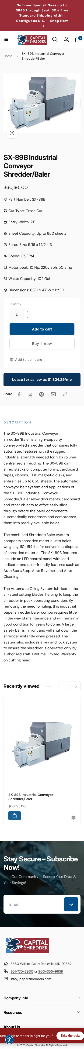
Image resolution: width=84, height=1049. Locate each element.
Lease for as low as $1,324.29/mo (42, 379)
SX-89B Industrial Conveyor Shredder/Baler (30, 797)
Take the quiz (70, 1035)
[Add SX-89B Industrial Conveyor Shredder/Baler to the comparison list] (73, 817)
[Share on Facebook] (19, 394)
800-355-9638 (50, 971)
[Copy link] (65, 394)
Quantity (15, 304)
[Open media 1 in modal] (42, 103)
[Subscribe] (71, 904)
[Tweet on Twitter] (30, 394)
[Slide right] (75, 103)
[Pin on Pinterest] (41, 394)
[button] (6, 39)
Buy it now (42, 343)
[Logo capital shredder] (27, 952)
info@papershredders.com (30, 979)
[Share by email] (53, 394)
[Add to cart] (14, 815)
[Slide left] (8, 103)
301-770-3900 (21, 971)
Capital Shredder (35, 1045)
